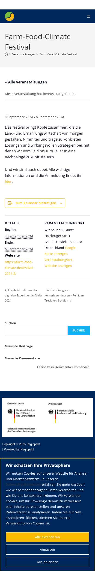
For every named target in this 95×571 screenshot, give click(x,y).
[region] (47, 514)
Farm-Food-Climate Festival (58, 54)
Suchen (10, 323)
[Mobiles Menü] (88, 16)
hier (8, 181)
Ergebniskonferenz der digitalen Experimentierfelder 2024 (23, 295)
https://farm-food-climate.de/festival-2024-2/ (19, 268)
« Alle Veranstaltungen (26, 82)
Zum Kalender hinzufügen (35, 203)
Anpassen (47, 549)
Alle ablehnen (47, 562)
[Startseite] (6, 54)
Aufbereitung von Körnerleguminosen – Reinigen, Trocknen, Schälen (64, 295)
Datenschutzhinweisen (23, 484)
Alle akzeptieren (47, 537)
